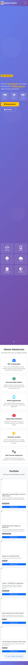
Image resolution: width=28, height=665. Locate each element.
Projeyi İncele (15, 507)
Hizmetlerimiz (11, 104)
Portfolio (9, 109)
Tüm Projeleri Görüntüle (14, 656)
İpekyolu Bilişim (10, 3)
